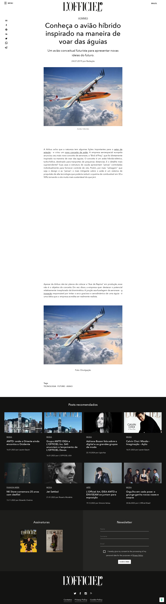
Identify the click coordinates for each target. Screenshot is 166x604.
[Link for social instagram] (85, 594)
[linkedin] (6, 34)
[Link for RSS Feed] (91, 593)
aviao (69, 386)
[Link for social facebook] (80, 594)
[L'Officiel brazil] (83, 6)
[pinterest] (6, 30)
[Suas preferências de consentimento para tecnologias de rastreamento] (161, 599)
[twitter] (6, 39)
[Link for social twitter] (75, 594)
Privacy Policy (138, 555)
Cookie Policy (96, 600)
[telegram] (6, 48)
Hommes (83, 18)
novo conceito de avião (76, 152)
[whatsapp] (6, 43)
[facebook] (6, 25)
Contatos (68, 600)
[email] (6, 21)
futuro (61, 386)
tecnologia (50, 386)
